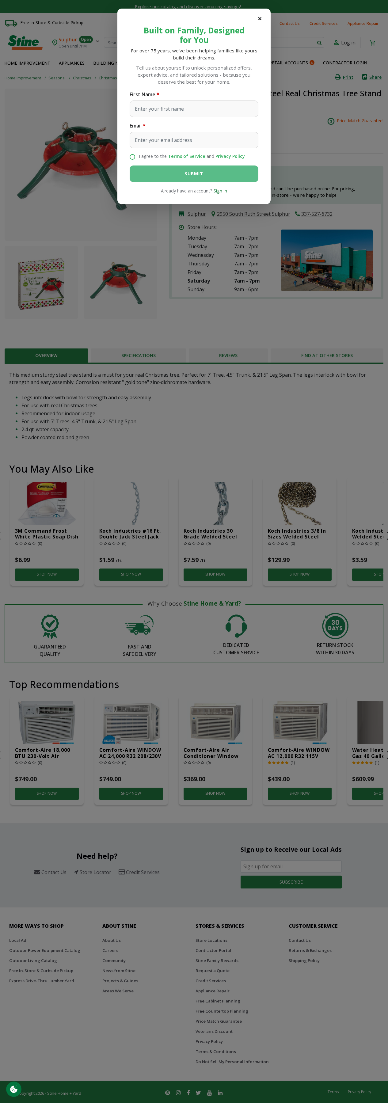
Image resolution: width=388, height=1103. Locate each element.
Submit (194, 174)
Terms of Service (186, 156)
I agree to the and (192, 156)
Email (136, 125)
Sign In (220, 191)
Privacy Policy (230, 156)
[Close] (260, 18)
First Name (142, 94)
